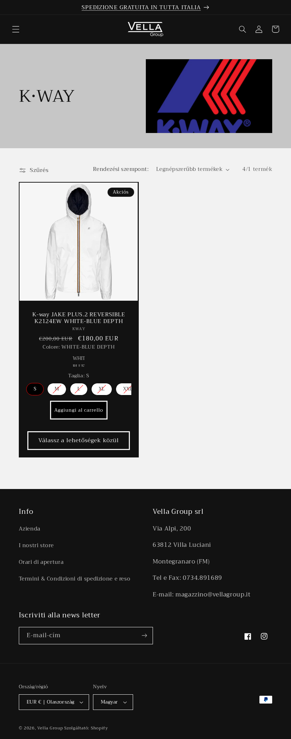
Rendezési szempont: (121, 169)
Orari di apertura (41, 562)
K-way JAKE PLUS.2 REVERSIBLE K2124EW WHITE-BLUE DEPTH (78, 318)
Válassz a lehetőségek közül (78, 440)
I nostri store (36, 545)
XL (102, 389)
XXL (127, 389)
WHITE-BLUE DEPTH (79, 360)
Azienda (29, 528)
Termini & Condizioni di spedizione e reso (75, 578)
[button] (15, 29)
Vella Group (50, 728)
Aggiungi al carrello (78, 410)
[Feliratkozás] (144, 635)
